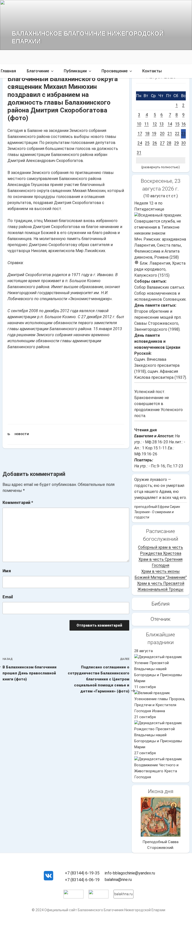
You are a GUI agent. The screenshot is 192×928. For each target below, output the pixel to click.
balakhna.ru (123, 894)
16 (183, 124)
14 (170, 124)
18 (147, 133)
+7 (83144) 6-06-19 (82, 879)
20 (162, 133)
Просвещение (115, 71)
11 (146, 124)
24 (140, 143)
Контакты (152, 71)
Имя (6, 571)
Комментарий (17, 502)
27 (162, 143)
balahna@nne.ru (118, 879)
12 (154, 124)
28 (169, 143)
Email (7, 597)
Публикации (75, 71)
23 (183, 133)
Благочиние (38, 71)
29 (176, 143)
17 (140, 133)
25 (147, 143)
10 (139, 124)
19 (154, 133)
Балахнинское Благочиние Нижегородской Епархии (88, 37)
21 (170, 133)
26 (154, 143)
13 (161, 124)
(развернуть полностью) (160, 167)
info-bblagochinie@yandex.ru (130, 873)
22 (177, 133)
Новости (21, 434)
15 (177, 124)
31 (139, 152)
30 (183, 143)
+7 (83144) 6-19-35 (82, 873)
